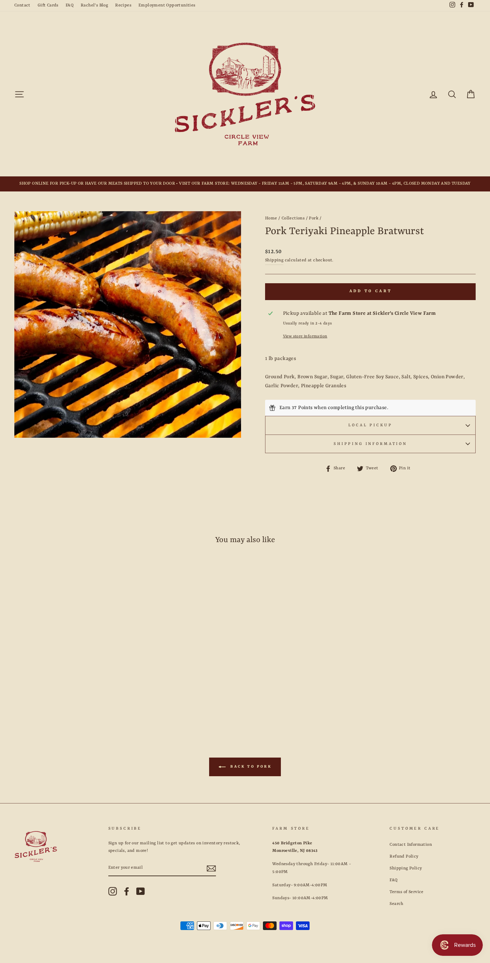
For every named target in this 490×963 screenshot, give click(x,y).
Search (396, 903)
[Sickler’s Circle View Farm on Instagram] (112, 891)
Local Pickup (370, 425)
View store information (305, 336)
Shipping (274, 260)
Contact (22, 5)
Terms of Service (406, 892)
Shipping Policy (406, 868)
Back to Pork (250, 767)
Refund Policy (404, 856)
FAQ (70, 5)
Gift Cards (48, 5)
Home (271, 218)
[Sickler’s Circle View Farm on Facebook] (126, 891)
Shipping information (370, 444)
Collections (293, 218)
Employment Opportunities (166, 5)
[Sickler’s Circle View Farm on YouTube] (140, 891)
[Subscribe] (211, 868)
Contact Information (411, 844)
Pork (314, 218)
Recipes (123, 5)
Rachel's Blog (94, 5)
